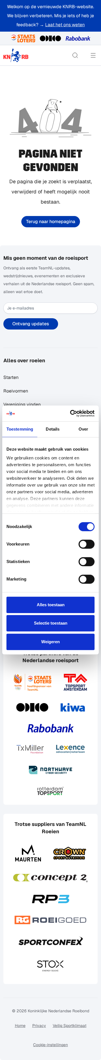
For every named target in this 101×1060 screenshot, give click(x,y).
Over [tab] (83, 429)
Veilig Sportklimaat (69, 1025)
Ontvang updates (30, 324)
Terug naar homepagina (50, 221)
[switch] (87, 544)
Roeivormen (15, 391)
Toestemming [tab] (19, 429)
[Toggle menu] (93, 55)
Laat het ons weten (65, 25)
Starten (11, 377)
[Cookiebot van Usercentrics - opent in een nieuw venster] (71, 413)
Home (20, 1025)
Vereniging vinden (22, 404)
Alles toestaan (51, 604)
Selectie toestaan (50, 623)
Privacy (39, 1025)
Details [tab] (52, 429)
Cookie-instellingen (50, 1044)
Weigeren (50, 641)
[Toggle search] (75, 55)
